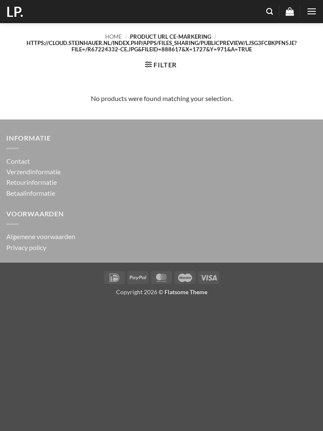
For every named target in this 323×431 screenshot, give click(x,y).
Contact (18, 161)
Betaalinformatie (30, 193)
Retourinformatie (31, 182)
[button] (269, 11)
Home (113, 36)
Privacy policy (26, 247)
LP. (14, 12)
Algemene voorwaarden (40, 236)
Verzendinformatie (33, 172)
